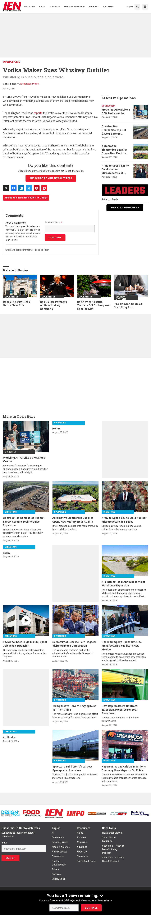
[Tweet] (29, 188)
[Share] (14, 188)
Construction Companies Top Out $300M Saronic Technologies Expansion (114, 130)
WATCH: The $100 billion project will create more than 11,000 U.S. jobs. (75, 776)
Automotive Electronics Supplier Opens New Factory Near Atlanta (114, 149)
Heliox (56, 428)
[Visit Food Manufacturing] (32, 813)
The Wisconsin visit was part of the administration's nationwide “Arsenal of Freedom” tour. (72, 653)
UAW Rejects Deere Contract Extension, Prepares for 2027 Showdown (120, 709)
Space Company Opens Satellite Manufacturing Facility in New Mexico (122, 645)
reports (38, 113)
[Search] (137, 7)
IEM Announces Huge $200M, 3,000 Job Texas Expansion (25, 643)
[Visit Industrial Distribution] (97, 813)
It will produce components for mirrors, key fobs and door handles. (75, 528)
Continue (91, 907)
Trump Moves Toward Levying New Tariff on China (74, 707)
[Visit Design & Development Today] (10, 813)
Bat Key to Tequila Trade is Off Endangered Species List (94, 305)
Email (4, 843)
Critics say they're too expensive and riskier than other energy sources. (121, 528)
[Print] (6, 188)
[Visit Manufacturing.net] (118, 813)
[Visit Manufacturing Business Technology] (140, 813)
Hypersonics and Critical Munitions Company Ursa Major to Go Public (124, 768)
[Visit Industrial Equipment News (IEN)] (54, 813)
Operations (11, 61)
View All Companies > (124, 207)
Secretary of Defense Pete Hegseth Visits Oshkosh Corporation (74, 643)
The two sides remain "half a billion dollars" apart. (120, 719)
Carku (6, 552)
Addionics (9, 737)
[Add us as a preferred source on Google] (44, 188)
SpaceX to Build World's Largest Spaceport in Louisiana (72, 768)
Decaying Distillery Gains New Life (16, 303)
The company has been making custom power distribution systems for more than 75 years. (25, 653)
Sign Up (10, 857)
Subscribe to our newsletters (50, 178)
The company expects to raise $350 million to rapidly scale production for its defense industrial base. (124, 778)
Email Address (53, 222)
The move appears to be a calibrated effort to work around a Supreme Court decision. (75, 716)
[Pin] (37, 188)
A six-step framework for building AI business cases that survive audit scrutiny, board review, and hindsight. (25, 469)
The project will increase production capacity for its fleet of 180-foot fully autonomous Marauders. (23, 533)
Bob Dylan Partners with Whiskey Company (53, 305)
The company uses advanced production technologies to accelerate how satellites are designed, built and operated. (124, 657)
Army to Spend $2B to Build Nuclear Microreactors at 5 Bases (115, 169)
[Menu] (145, 7)
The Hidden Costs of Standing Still (128, 305)
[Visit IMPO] (75, 813)
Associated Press (29, 83)
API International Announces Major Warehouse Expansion (123, 583)
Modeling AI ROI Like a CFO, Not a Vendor (116, 111)
